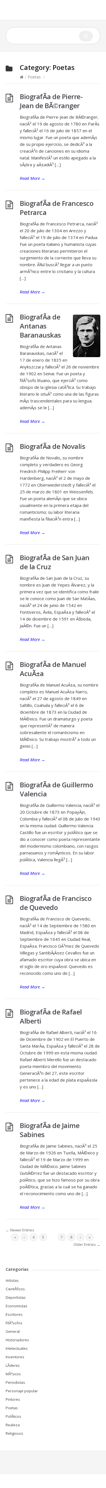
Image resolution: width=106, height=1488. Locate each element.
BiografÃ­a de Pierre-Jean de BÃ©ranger (51, 101)
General (13, 1331)
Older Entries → (86, 1244)
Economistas (16, 1305)
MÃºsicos (13, 1373)
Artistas (12, 1280)
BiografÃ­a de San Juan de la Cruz (55, 562)
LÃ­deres (13, 1365)
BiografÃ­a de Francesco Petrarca (56, 208)
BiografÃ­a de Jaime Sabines (49, 1130)
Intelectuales (17, 1348)
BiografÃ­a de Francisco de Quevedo (55, 903)
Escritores (14, 1314)
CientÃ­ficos (15, 1288)
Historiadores (17, 1339)
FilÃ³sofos (14, 1322)
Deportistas (16, 1297)
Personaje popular (22, 1390)
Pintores (13, 1399)
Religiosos (14, 1433)
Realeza (13, 1424)
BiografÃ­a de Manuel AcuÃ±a (53, 669)
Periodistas (15, 1382)
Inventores (15, 1356)
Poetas (34, 77)
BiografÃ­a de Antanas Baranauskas (40, 326)
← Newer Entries (20, 1230)
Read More (32, 178)
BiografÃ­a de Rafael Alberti (51, 1016)
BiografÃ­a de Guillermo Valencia (56, 789)
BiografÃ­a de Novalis (52, 446)
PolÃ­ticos (13, 1416)
